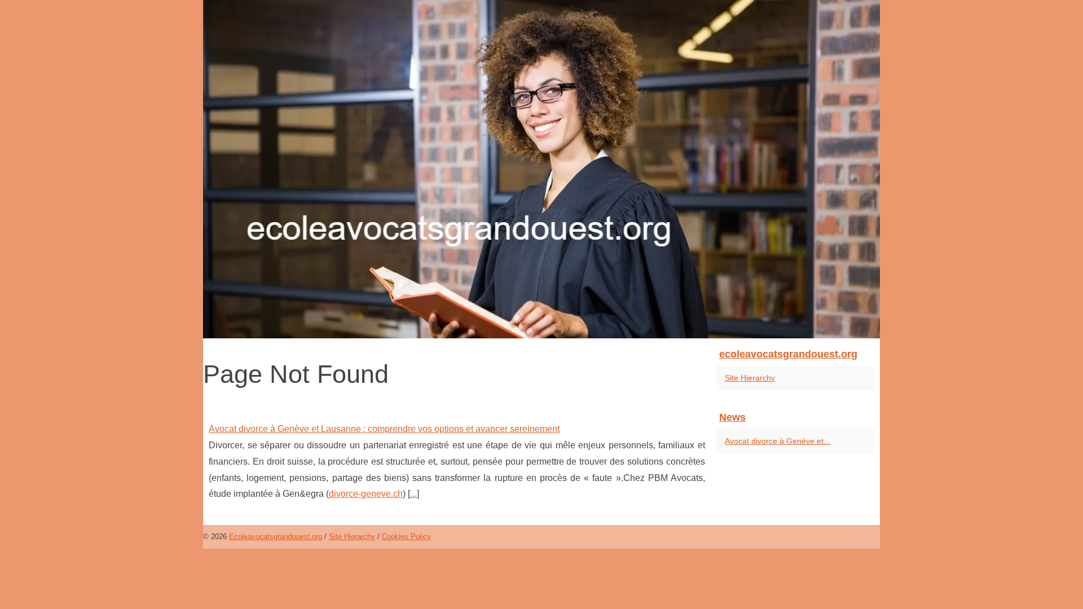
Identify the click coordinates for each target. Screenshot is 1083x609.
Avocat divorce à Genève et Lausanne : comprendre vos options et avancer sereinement (384, 429)
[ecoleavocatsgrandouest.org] (541, 169)
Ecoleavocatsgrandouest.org (275, 536)
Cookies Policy (406, 536)
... (413, 493)
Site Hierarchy (750, 377)
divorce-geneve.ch (366, 493)
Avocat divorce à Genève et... (777, 440)
